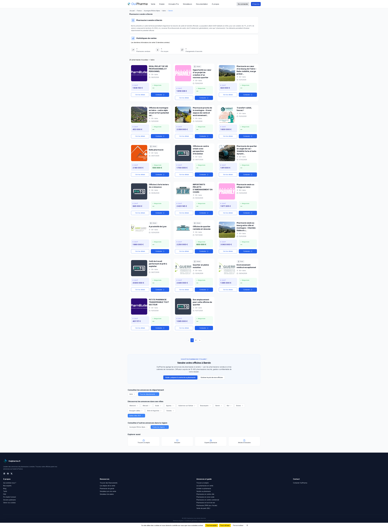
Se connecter (243, 4)
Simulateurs (187, 4)
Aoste (157, 405)
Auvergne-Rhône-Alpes (137, 427)
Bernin (218, 405)
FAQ (4, 494)
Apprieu (168, 405)
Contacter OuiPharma (300, 483)
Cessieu (169, 410)
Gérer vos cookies (9, 502)
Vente (153, 4)
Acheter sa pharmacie (203, 488)
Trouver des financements (108, 483)
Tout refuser (225, 525)
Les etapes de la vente (107, 486)
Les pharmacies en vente (204, 486)
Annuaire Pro (173, 4)
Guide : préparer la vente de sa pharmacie (180, 377)
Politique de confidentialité (207, 520)
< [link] (188, 340)
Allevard (145, 405)
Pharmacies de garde (107, 488)
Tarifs (5, 491)
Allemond (132, 405)
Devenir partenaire (9, 500)
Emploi (161, 4)
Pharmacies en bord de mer (205, 502)
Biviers (238, 405)
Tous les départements (147, 394)
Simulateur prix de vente (108, 491)
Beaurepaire (204, 405)
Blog (4, 488)
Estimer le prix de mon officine (212, 377)
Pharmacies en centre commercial (207, 500)
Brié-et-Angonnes (153, 410)
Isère (131, 394)
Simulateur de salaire (107, 494)
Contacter (159, 95)
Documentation (202, 4)
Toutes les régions (158, 427)
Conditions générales (191, 520)
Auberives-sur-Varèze (185, 405)
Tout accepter (211, 525)
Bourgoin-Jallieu (134, 410)
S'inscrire (255, 4)
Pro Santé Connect (9, 497)
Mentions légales (178, 520)
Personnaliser (238, 525)
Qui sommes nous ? (9, 483)
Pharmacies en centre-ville (205, 494)
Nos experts (7, 486)
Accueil (132, 11)
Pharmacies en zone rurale (205, 497)
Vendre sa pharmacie (203, 491)
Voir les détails (140, 95)
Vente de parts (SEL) (203, 508)
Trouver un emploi (202, 483)
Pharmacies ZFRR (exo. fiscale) (206, 505)
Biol (228, 405)
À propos (215, 4)
